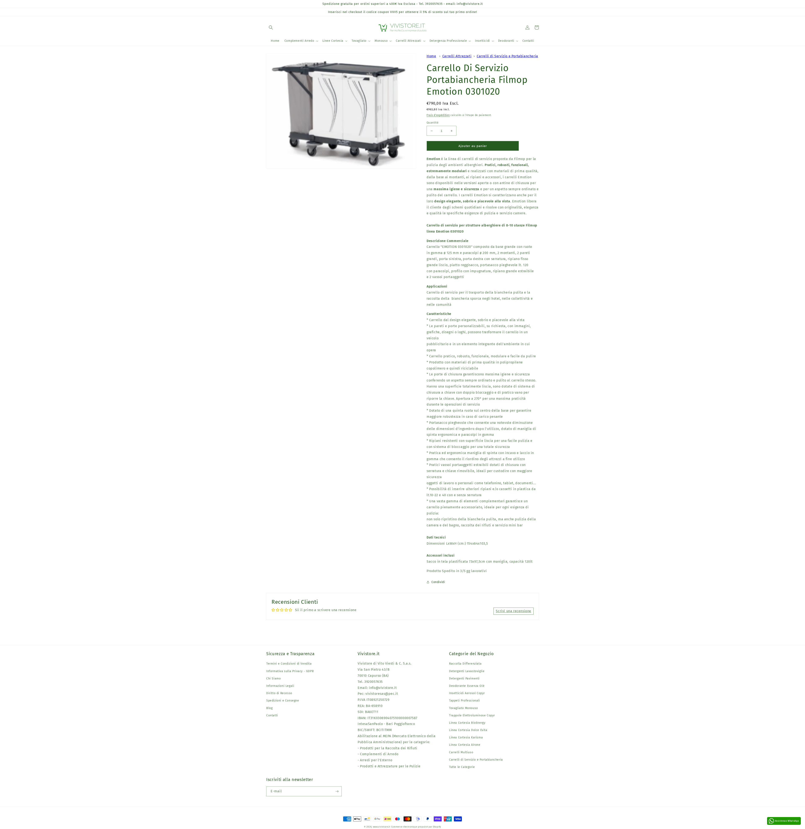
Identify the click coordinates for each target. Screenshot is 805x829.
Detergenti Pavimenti (464, 678)
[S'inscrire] (336, 791)
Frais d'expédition (438, 115)
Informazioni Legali (280, 686)
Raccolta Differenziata (465, 663)
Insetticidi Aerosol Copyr (467, 693)
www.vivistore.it (381, 827)
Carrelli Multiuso (461, 752)
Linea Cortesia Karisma (466, 737)
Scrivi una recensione (513, 611)
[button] (270, 27)
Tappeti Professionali (464, 700)
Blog (269, 708)
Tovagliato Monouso (463, 708)
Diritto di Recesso (279, 693)
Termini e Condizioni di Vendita (289, 663)
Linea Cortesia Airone (464, 745)
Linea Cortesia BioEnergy (467, 723)
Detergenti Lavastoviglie (466, 671)
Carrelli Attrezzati (456, 56)
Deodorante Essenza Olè (466, 686)
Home (431, 56)
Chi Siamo (273, 678)
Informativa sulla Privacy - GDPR (290, 671)
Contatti (272, 715)
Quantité (432, 122)
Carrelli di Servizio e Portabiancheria (507, 56)
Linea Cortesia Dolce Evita (468, 730)
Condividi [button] (438, 582)
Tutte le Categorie (462, 767)
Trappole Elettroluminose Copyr (472, 715)
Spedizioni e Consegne (282, 700)
